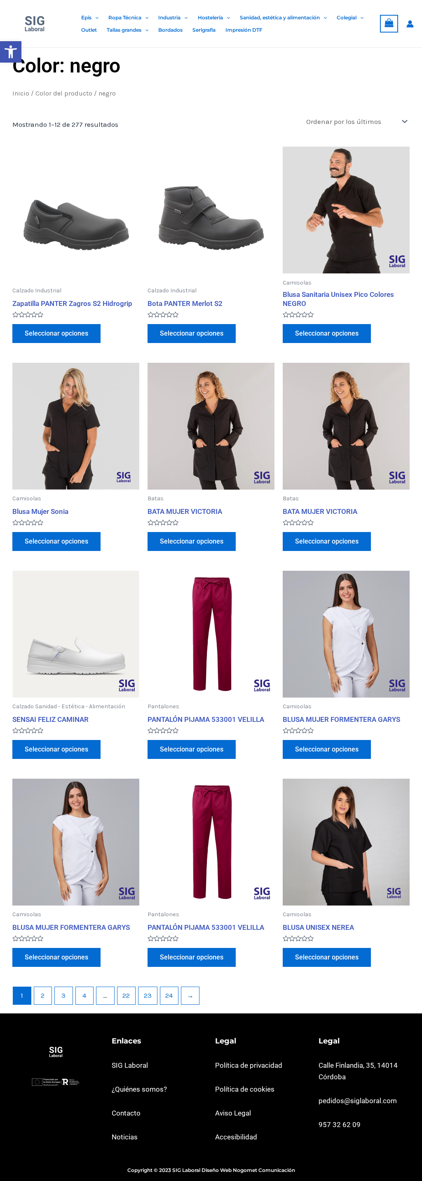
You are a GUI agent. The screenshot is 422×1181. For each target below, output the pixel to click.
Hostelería (210, 17)
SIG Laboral (130, 1065)
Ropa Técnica (124, 17)
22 (126, 995)
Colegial (346, 17)
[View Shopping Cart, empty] (389, 24)
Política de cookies (244, 1089)
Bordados (170, 30)
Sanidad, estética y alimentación (280, 17)
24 (169, 995)
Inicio (20, 93)
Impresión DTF (244, 30)
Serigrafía (204, 30)
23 (148, 995)
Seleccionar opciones (56, 333)
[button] (10, 52)
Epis (86, 17)
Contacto (126, 1113)
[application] (94, 18)
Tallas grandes (124, 30)
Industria (169, 17)
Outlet (89, 30)
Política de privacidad (248, 1065)
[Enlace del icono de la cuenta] (410, 24)
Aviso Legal (233, 1113)
